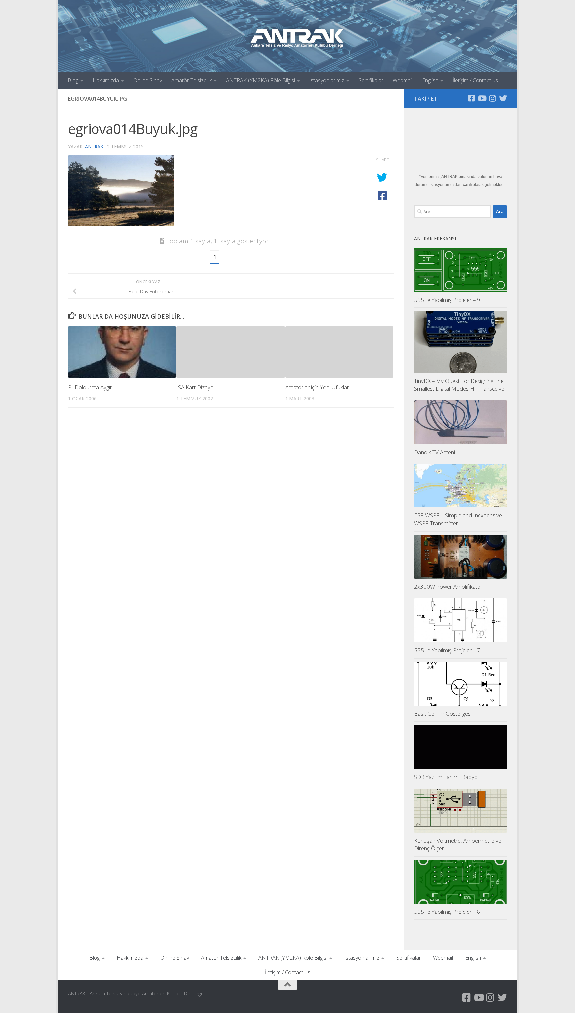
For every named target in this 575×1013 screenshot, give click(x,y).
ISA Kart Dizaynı (195, 387)
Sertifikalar (371, 80)
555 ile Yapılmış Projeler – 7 (447, 650)
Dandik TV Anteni (434, 452)
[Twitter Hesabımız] (503, 98)
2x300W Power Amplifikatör (448, 586)
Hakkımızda (106, 80)
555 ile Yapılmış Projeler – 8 (447, 911)
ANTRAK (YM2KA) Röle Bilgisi (260, 80)
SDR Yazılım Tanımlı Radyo (446, 777)
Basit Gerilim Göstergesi (443, 713)
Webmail (403, 80)
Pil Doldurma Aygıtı (90, 387)
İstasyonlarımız (326, 80)
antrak (94, 146)
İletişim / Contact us (475, 80)
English (430, 80)
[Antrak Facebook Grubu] (471, 98)
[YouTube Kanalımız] (482, 98)
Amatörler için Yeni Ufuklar (317, 387)
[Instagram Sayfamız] (492, 98)
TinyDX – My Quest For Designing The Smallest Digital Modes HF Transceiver (460, 385)
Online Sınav (147, 80)
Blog (73, 80)
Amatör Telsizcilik (191, 80)
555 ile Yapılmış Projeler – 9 (447, 300)
